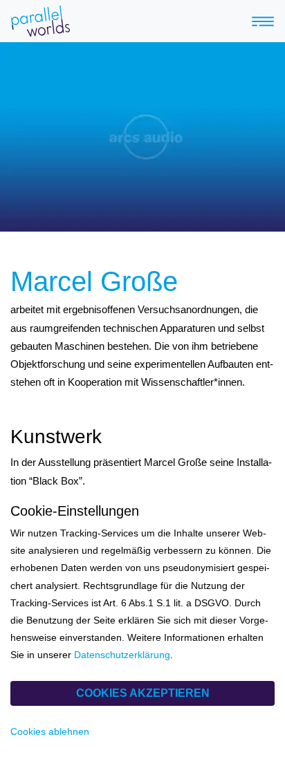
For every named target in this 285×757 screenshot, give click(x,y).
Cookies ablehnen (49, 731)
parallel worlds (76, 21)
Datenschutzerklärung (122, 654)
